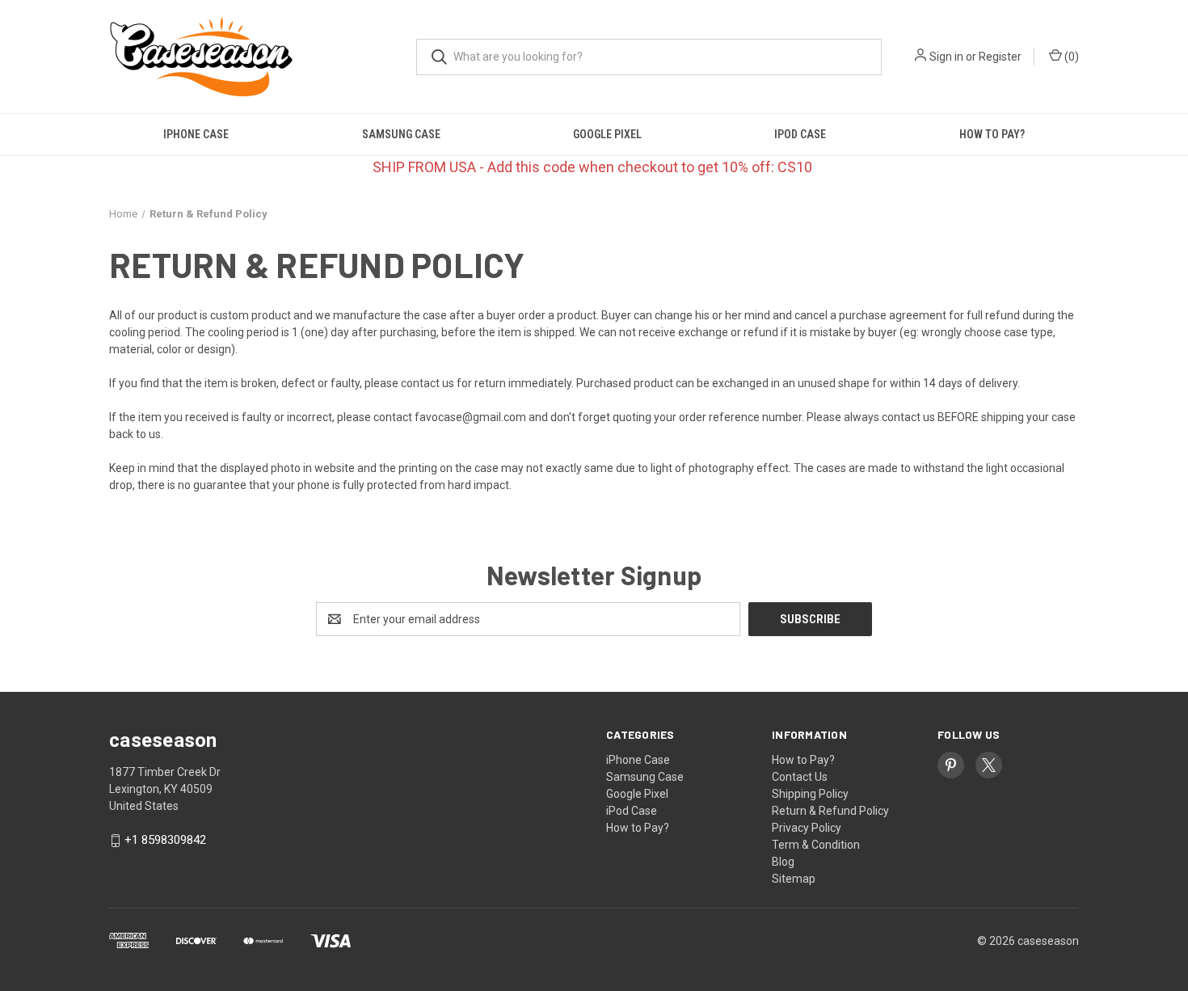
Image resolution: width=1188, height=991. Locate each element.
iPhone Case (196, 134)
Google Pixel (607, 134)
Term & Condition (816, 844)
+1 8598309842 (165, 840)
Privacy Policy (806, 827)
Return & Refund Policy (830, 810)
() (1070, 56)
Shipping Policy (810, 793)
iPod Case (800, 134)
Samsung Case (401, 134)
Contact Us (800, 776)
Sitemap (793, 878)
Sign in (946, 56)
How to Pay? (992, 134)
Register (1000, 56)
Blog (783, 861)
